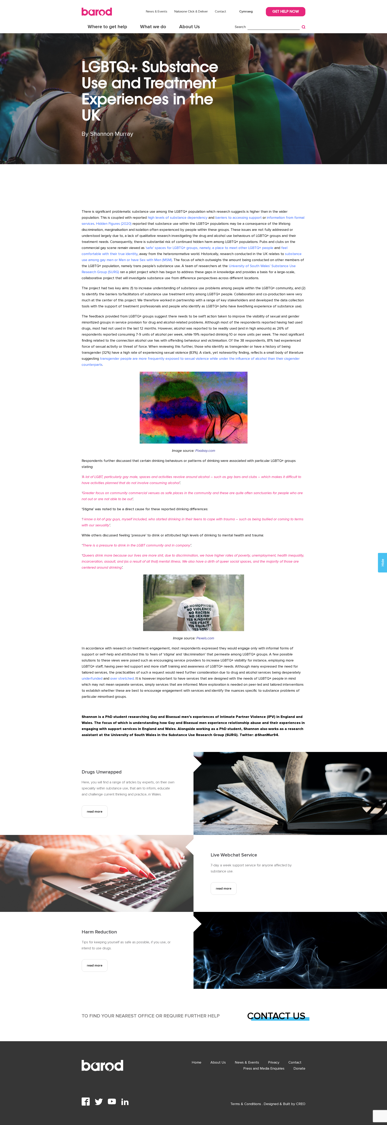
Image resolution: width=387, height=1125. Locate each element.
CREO (300, 1104)
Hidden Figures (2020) (113, 223)
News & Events (156, 11)
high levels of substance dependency (177, 217)
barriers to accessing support (238, 217)
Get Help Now (285, 12)
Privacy (273, 1062)
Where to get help (107, 27)
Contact (220, 11)
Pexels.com (205, 638)
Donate (299, 1068)
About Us (189, 27)
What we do (153, 27)
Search (240, 27)
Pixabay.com (205, 450)
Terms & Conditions (246, 1104)
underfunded (92, 678)
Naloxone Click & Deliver (191, 11)
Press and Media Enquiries (263, 1068)
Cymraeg (246, 11)
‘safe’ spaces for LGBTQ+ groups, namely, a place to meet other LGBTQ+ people (209, 248)
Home (196, 1062)
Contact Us (276, 1016)
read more (94, 812)
